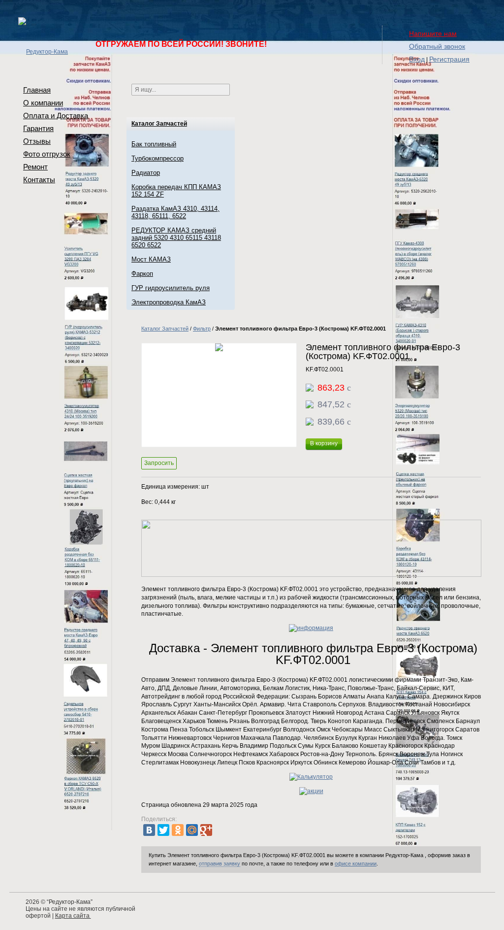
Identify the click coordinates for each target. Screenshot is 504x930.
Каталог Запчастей (159, 123)
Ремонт (35, 167)
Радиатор (145, 172)
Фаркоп (142, 273)
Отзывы (37, 141)
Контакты (39, 179)
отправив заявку (219, 863)
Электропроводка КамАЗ (168, 302)
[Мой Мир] (192, 830)
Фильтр (202, 329)
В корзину (324, 443)
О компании (43, 103)
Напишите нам (433, 33)
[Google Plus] (206, 830)
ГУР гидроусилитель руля (170, 288)
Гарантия (38, 128)
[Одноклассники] (178, 830)
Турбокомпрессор (157, 158)
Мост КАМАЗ (151, 259)
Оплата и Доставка (55, 115)
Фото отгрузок (46, 154)
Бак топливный (153, 144)
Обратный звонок (437, 46)
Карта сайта (73, 915)
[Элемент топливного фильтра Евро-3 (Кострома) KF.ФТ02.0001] (219, 395)
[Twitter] (163, 830)
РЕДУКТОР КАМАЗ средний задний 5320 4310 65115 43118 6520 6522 (176, 238)
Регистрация (449, 59)
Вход (417, 59)
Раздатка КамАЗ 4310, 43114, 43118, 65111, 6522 (175, 212)
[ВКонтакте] (149, 830)
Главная (37, 90)
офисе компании (356, 863)
